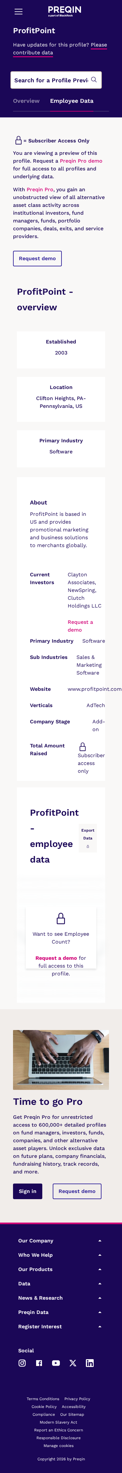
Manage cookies (59, 1445)
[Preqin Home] (64, 11)
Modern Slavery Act (58, 1422)
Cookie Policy (44, 1406)
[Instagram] (22, 1362)
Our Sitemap (72, 1414)
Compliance (44, 1414)
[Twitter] (73, 1362)
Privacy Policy (77, 1399)
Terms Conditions (43, 1399)
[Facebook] (39, 1362)
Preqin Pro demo (81, 161)
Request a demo (56, 958)
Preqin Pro (39, 189)
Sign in (27, 1191)
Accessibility (74, 1406)
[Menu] (18, 11)
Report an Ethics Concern (58, 1430)
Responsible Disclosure (58, 1438)
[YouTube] (56, 1362)
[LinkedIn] (90, 1362)
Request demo (37, 258)
